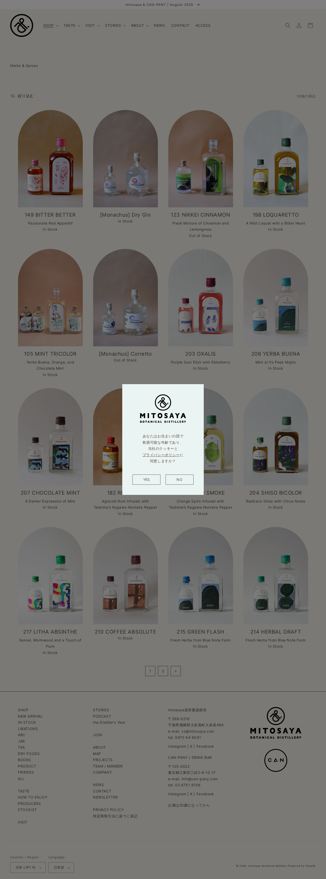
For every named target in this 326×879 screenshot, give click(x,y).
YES (146, 479)
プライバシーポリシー (161, 455)
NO (179, 479)
